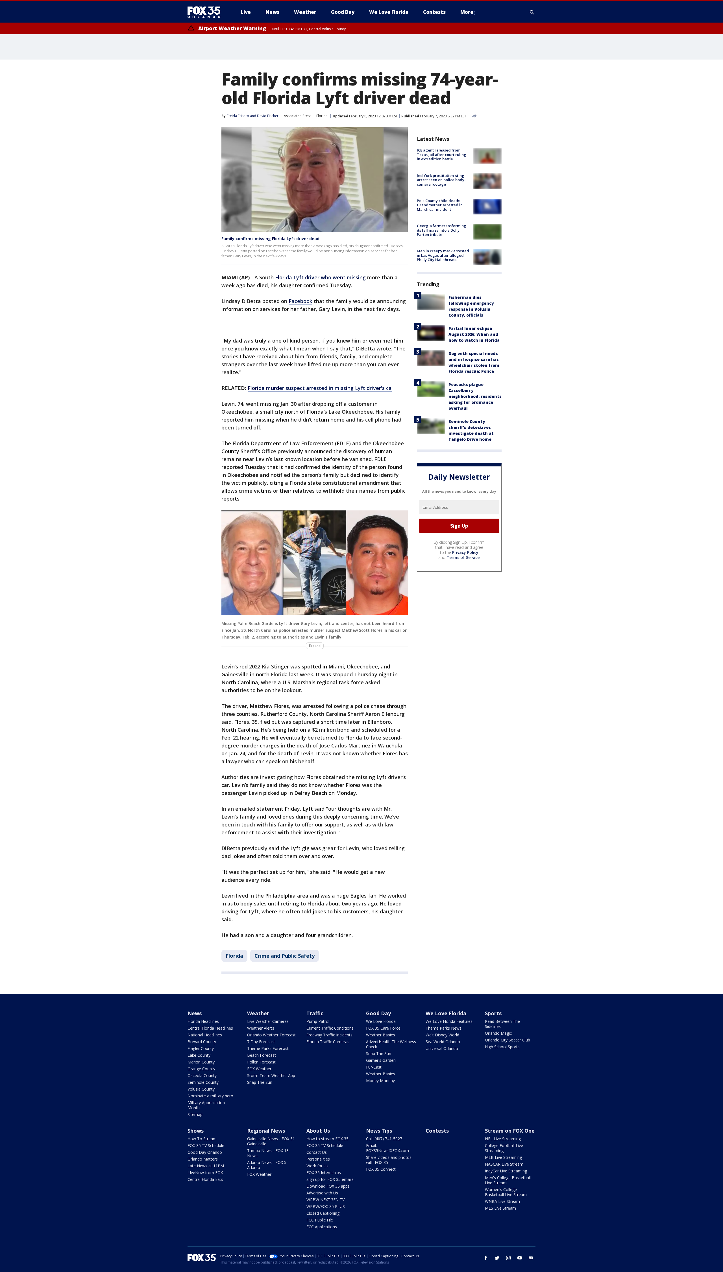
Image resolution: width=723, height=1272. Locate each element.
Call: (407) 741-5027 (384, 1138)
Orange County (201, 1068)
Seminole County (203, 1082)
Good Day (378, 1013)
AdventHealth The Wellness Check (391, 1044)
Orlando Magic (498, 1033)
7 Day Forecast (261, 1041)
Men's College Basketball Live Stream (508, 1180)
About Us (318, 1130)
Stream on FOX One (510, 1130)
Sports (493, 1013)
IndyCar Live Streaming (506, 1171)
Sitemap (195, 1114)
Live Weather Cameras (268, 1021)
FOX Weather (259, 1068)
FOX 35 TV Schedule (206, 1145)
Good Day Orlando (205, 1152)
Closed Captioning (322, 1213)
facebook (485, 1257)
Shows (196, 1130)
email (530, 1257)
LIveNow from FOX (205, 1172)
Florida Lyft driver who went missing (320, 277)
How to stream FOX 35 (327, 1138)
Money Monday (380, 1080)
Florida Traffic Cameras (327, 1041)
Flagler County (201, 1048)
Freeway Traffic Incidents (329, 1035)
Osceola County (202, 1075)
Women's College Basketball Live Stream (506, 1192)
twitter (497, 1257)
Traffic (314, 1013)
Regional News (266, 1130)
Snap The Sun (259, 1082)
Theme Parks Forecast (268, 1048)
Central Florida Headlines (210, 1028)
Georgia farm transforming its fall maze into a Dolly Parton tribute (441, 230)
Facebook (300, 301)
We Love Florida (381, 1021)
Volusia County (201, 1089)
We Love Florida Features (449, 1021)
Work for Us (317, 1165)
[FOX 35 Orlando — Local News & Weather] (206, 12)
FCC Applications (321, 1226)
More (466, 12)
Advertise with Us (322, 1193)
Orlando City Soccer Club (507, 1040)
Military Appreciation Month (206, 1105)
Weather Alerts (260, 1028)
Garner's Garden (381, 1060)
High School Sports (502, 1046)
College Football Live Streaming (504, 1148)
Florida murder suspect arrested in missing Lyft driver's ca (320, 388)
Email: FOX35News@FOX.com (387, 1148)
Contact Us (316, 1152)
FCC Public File (319, 1220)
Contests (437, 1130)
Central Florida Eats (205, 1179)
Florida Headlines (203, 1021)
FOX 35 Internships (323, 1172)
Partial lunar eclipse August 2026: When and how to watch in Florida (474, 334)
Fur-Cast (374, 1067)
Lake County (199, 1055)
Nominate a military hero (210, 1095)
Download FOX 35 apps (328, 1186)
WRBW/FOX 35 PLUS (325, 1206)
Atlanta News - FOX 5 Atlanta (266, 1165)
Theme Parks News (443, 1028)
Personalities (318, 1159)
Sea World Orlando (443, 1041)
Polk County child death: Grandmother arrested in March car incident (440, 205)
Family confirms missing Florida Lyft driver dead (270, 238)
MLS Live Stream (500, 1208)
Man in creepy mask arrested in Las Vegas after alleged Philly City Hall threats (443, 255)
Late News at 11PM (206, 1165)
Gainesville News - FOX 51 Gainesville (271, 1141)
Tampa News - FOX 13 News (268, 1153)
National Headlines (205, 1035)
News (195, 1013)
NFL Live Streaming (503, 1138)
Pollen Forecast (261, 1062)
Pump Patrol (317, 1021)
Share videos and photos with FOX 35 (388, 1160)
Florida (322, 115)
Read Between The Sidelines (502, 1024)
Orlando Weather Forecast (271, 1035)
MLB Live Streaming (503, 1157)
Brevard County (202, 1041)
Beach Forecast (261, 1055)
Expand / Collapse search (532, 12)
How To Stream (202, 1138)
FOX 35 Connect (381, 1169)
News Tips (379, 1130)
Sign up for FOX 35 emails (330, 1179)
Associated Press (297, 115)
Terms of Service (463, 557)
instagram (508, 1257)
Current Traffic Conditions (330, 1028)
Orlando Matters (203, 1159)
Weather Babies (380, 1035)
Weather (258, 1013)
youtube (519, 1257)
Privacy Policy (465, 552)
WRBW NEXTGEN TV (325, 1199)
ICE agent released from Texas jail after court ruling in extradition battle (441, 154)
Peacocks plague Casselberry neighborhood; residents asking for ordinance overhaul (475, 396)
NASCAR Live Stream (504, 1164)
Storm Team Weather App (271, 1075)
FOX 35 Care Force (383, 1028)
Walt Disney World (442, 1035)
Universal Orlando (442, 1048)
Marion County (201, 1062)
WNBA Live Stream (502, 1201)
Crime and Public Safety (284, 955)
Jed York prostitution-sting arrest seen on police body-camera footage (441, 180)
